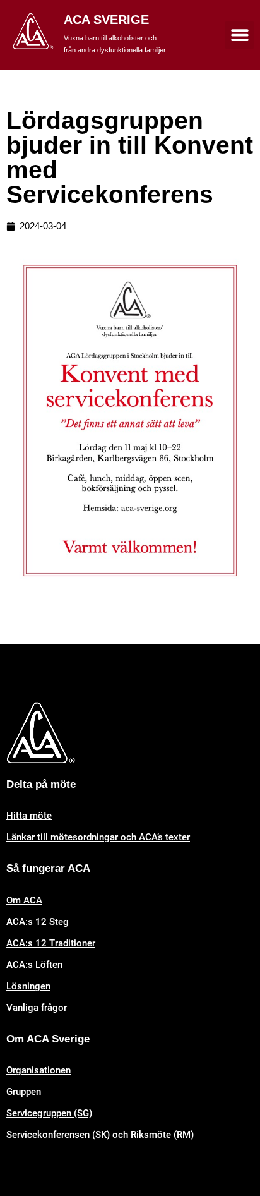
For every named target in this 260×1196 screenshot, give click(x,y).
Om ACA (24, 900)
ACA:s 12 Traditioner (50, 943)
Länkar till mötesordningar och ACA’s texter (98, 837)
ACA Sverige (106, 20)
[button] (239, 35)
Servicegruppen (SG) (49, 1113)
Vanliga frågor (36, 1007)
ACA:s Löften (34, 964)
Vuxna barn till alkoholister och (110, 38)
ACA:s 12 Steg (37, 921)
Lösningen (28, 986)
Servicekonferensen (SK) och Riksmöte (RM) (100, 1134)
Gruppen (23, 1091)
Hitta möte (29, 815)
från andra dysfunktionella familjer (115, 50)
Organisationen (38, 1070)
